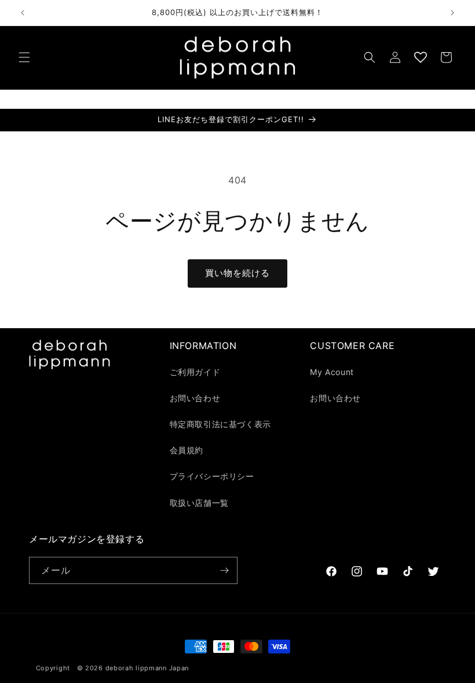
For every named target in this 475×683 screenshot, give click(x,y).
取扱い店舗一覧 (199, 503)
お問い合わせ (195, 398)
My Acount (331, 372)
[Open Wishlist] (420, 57)
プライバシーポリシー (212, 476)
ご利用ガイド (195, 372)
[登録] (224, 570)
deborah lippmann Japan (147, 668)
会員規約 (186, 450)
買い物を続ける (237, 272)
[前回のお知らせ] (22, 12)
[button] (24, 57)
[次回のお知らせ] (452, 12)
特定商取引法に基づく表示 (220, 424)
